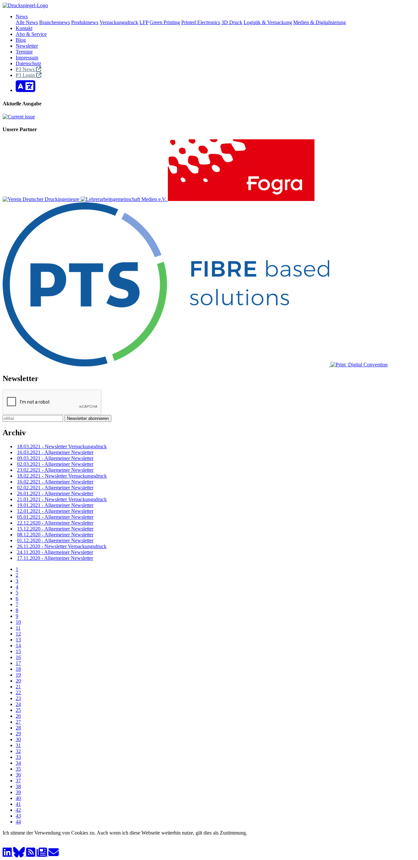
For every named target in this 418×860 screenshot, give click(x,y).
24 (18, 704)
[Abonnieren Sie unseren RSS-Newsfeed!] (31, 854)
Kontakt (24, 28)
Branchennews (54, 22)
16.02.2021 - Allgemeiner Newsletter (55, 481)
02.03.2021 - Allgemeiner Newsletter (55, 464)
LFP (143, 22)
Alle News (27, 22)
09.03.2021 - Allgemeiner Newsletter (55, 458)
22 (18, 692)
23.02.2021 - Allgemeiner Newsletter (55, 470)
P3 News (26, 69)
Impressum (27, 57)
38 (18, 786)
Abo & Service (31, 34)
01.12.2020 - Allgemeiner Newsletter (55, 540)
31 (18, 745)
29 (18, 733)
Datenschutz (28, 63)
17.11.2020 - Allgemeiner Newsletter (55, 558)
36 (18, 774)
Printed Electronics (200, 22)
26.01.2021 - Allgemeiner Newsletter (55, 493)
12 (18, 634)
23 (18, 698)
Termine (24, 51)
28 (18, 727)
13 (18, 639)
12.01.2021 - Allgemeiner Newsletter (55, 511)
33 (18, 757)
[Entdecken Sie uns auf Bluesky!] (19, 854)
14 (18, 645)
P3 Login (26, 75)
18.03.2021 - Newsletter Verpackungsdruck (62, 446)
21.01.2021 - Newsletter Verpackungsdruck (62, 499)
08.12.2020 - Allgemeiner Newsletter (55, 534)
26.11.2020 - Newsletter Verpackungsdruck (61, 546)
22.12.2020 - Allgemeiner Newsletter (55, 523)
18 (18, 669)
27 (18, 722)
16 (18, 657)
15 (18, 651)
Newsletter (27, 46)
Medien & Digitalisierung (319, 22)
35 (18, 769)
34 (18, 763)
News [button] (22, 16)
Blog (21, 40)
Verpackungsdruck (119, 22)
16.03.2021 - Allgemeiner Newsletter (55, 452)
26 (18, 716)
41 (18, 804)
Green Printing (165, 22)
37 (18, 780)
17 (18, 663)
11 (18, 628)
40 (18, 798)
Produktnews (84, 22)
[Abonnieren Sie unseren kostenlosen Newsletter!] (42, 854)
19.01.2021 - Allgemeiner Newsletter (55, 505)
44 (18, 821)
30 (18, 739)
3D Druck (231, 22)
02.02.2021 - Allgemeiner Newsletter (55, 487)
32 (18, 751)
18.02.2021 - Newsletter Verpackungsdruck (62, 476)
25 (18, 710)
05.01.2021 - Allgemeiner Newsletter (55, 517)
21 (18, 686)
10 (18, 622)
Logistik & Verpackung (268, 22)
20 (18, 680)
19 (18, 675)
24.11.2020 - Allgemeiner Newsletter (55, 552)
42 (18, 810)
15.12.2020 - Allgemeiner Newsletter (55, 528)
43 (18, 816)
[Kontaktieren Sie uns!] (53, 854)
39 (18, 792)
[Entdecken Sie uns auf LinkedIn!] (8, 854)
